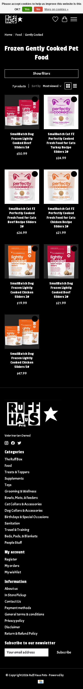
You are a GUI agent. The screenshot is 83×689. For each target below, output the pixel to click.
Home (8, 35)
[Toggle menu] (73, 19)
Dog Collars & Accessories (24, 510)
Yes (27, 9)
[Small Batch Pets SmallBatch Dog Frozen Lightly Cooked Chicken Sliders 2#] (22, 261)
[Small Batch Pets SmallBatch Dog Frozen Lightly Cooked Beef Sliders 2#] (61, 261)
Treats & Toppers (17, 472)
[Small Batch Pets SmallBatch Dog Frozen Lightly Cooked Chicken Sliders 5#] (22, 331)
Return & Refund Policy (21, 633)
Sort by (36, 86)
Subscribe (64, 652)
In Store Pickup (15, 595)
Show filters (41, 73)
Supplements (14, 478)
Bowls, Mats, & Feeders (21, 497)
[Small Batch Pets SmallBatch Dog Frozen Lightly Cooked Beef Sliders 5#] (22, 112)
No (38, 9)
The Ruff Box (13, 459)
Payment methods (18, 608)
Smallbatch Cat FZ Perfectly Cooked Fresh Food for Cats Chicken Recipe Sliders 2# (61, 217)
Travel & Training (17, 530)
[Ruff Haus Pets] (14, 19)
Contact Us (13, 601)
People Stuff (13, 542)
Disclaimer (12, 627)
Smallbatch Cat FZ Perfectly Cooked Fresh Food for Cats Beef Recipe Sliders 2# (21, 217)
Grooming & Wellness (20, 491)
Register (11, 559)
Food (18, 35)
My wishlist (13, 572)
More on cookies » (56, 9)
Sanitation (12, 523)
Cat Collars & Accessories (23, 504)
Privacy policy (14, 620)
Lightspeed (71, 675)
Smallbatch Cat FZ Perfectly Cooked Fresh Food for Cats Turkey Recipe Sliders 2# (61, 143)
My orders (12, 565)
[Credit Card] (41, 682)
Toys (8, 485)
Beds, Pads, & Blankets (21, 536)
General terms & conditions (24, 614)
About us (11, 588)
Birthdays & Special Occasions (27, 517)
